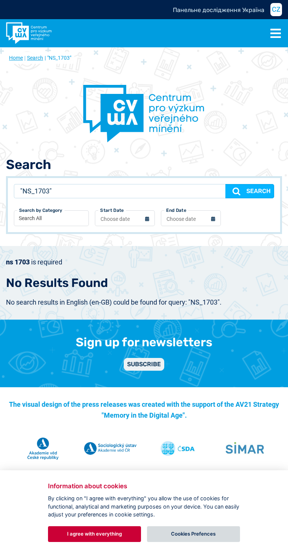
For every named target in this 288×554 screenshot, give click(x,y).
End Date (176, 210)
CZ (276, 9)
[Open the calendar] (147, 219)
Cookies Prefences (193, 534)
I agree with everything (94, 534)
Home (16, 58)
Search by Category (40, 210)
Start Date (112, 210)
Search (35, 58)
